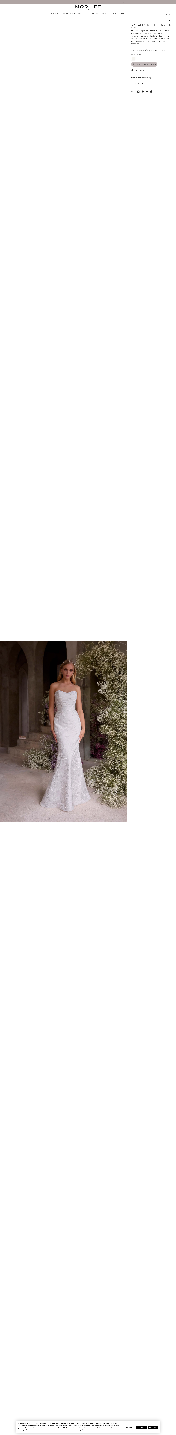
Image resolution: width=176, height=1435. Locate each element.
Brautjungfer (68, 13)
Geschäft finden (116, 13)
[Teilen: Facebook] (138, 91)
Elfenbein (133, 58)
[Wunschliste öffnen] (170, 14)
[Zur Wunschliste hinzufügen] (151, 21)
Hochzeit (55, 13)
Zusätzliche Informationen (141, 84)
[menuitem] (55, 13)
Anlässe (81, 13)
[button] (36, 1430)
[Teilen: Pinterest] (147, 91)
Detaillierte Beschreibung (141, 78)
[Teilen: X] (143, 91)
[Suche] (166, 14)
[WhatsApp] (151, 91)
